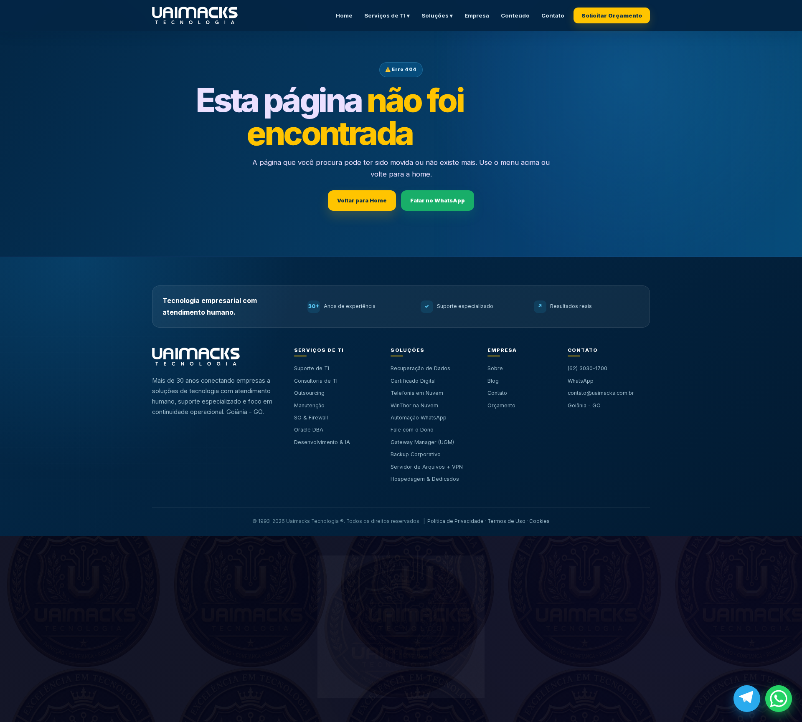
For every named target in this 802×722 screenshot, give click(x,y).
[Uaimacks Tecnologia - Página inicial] (195, 15)
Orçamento (501, 405)
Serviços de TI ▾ (387, 15)
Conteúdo (515, 15)
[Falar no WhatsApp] (778, 698)
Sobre (495, 368)
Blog (493, 381)
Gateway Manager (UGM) (422, 442)
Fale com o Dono (412, 430)
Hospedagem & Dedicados (425, 479)
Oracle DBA (308, 430)
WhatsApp (581, 381)
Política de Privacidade (455, 521)
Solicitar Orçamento (611, 15)
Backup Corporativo (416, 454)
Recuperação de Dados (420, 368)
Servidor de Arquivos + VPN (427, 467)
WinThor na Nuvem (414, 405)
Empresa (476, 15)
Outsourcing (309, 393)
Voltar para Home (362, 200)
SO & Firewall (311, 417)
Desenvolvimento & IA (322, 442)
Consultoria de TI (316, 381)
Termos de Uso (506, 521)
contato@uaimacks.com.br (601, 393)
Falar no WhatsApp (437, 200)
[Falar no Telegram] (746, 698)
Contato (552, 15)
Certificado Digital (413, 381)
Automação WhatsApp (419, 417)
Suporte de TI (311, 368)
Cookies (539, 521)
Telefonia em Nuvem (417, 393)
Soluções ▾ (437, 15)
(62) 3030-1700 (587, 368)
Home (344, 15)
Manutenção (309, 405)
